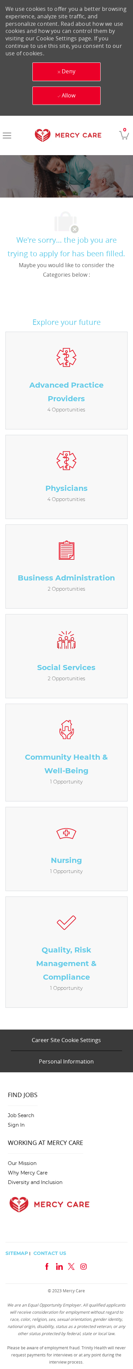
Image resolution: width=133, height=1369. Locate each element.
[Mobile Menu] (7, 135)
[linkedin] (59, 1265)
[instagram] (83, 1265)
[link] (68, 135)
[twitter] (71, 1265)
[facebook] (46, 1265)
